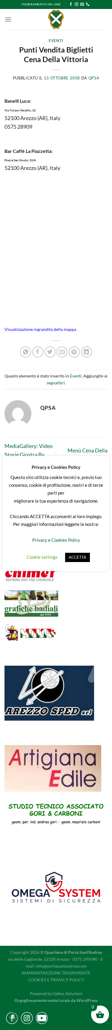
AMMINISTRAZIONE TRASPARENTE (56, 972)
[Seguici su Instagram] (76, 4)
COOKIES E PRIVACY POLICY (56, 979)
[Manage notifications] (13, 1017)
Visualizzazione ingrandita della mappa (40, 329)
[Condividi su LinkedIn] (86, 351)
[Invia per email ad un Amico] (61, 351)
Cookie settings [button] (42, 557)
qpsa (93, 78)
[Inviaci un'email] (82, 4)
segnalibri (56, 382)
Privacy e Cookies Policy (56, 540)
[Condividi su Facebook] (37, 351)
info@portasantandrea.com (61, 965)
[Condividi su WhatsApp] (25, 351)
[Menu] (8, 19)
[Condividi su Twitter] (50, 351)
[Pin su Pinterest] (74, 351)
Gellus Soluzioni (67, 993)
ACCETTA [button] (77, 557)
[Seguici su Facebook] (71, 4)
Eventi (56, 41)
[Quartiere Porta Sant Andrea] (56, 19)
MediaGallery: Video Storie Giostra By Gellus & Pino (28, 454)
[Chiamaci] (88, 4)
